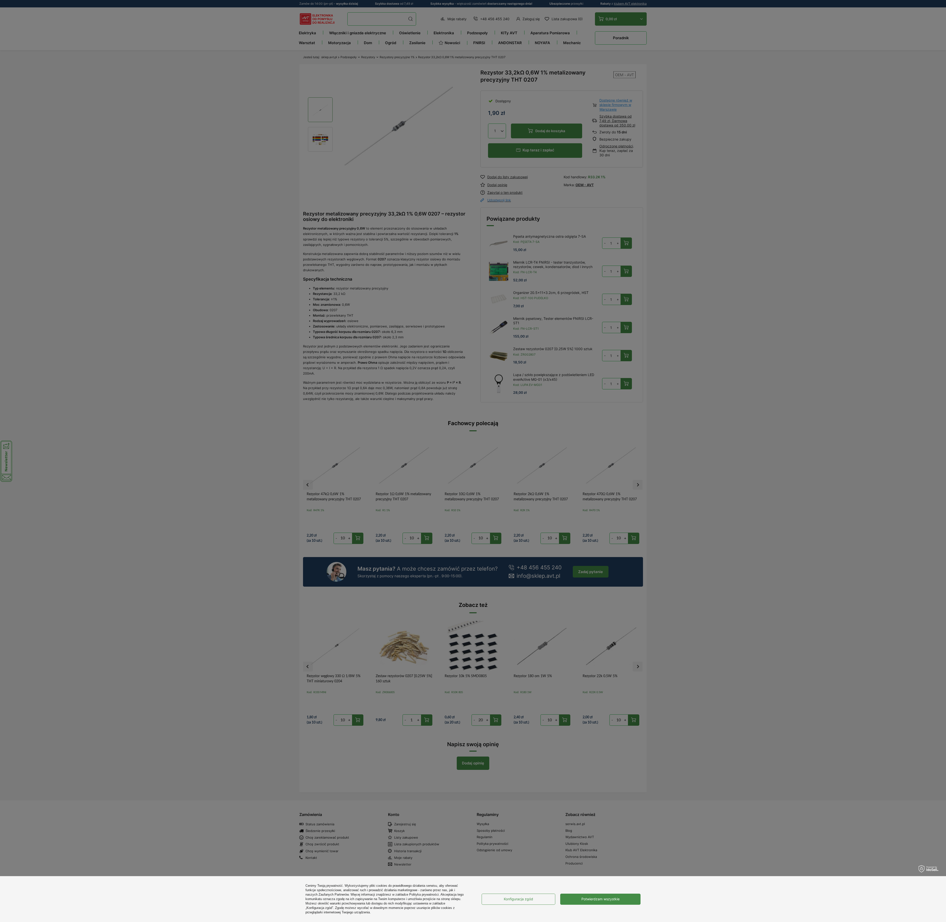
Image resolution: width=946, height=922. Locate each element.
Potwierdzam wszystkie (600, 899)
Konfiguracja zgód (518, 899)
